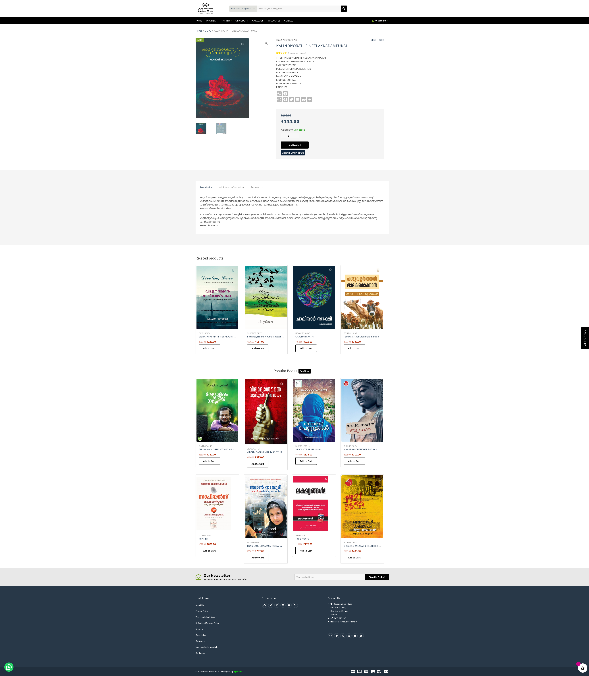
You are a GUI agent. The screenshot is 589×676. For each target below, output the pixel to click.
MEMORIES (251, 333)
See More (304, 371)
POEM (381, 39)
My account (380, 20)
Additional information (231, 187)
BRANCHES (274, 20)
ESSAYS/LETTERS (254, 448)
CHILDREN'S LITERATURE (354, 446)
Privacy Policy (202, 611)
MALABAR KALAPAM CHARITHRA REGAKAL (366, 545)
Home (199, 30)
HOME (199, 20)
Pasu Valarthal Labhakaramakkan (361, 336)
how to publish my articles (207, 647)
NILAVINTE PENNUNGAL (308, 449)
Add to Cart (295, 145)
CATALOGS (257, 20)
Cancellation (201, 635)
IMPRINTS (225, 20)
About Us (200, 605)
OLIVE (208, 30)
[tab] (206, 187)
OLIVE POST (241, 20)
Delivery (199, 629)
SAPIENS (203, 538)
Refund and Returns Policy (207, 623)
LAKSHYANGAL (303, 538)
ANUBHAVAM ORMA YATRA (209, 446)
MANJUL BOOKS (213, 535)
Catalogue (200, 641)
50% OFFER (300, 535)
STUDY (207, 333)
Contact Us (200, 653)
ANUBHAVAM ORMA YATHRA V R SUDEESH (220, 449)
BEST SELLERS (301, 446)
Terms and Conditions (205, 617)
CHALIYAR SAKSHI (304, 336)
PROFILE (211, 20)
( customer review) (297, 53)
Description (206, 187)
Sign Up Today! (377, 577)
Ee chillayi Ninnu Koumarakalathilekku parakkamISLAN (276, 336)
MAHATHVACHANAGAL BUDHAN (360, 449)
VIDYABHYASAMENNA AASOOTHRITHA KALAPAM (272, 452)
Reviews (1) (256, 187)
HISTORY (202, 535)
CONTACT (289, 20)
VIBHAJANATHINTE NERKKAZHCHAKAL (220, 336)
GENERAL (347, 333)
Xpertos (238, 671)
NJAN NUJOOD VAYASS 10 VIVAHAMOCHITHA (270, 545)
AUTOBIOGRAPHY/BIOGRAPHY (259, 542)
